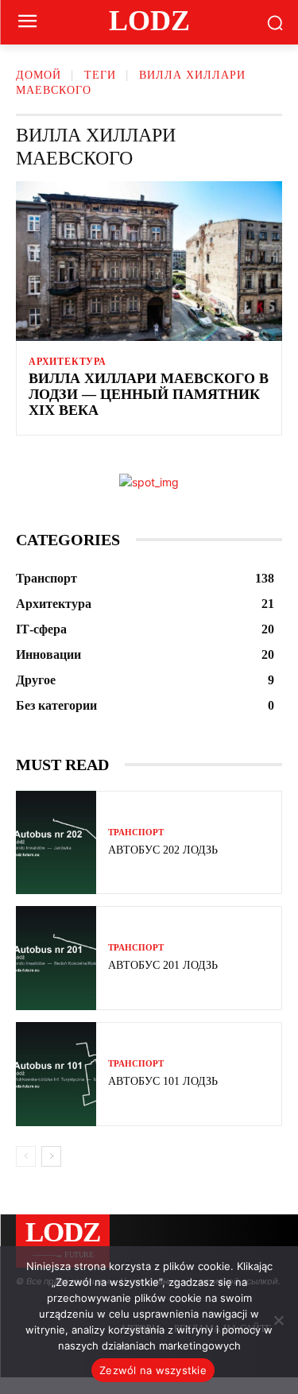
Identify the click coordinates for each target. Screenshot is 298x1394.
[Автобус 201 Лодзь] (56, 958)
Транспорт (136, 832)
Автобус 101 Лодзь (163, 1081)
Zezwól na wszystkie (153, 1370)
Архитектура (67, 361)
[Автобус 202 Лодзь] (56, 843)
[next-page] (51, 1156)
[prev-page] (26, 1156)
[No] (278, 1320)
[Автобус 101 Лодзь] (56, 1074)
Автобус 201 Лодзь (163, 965)
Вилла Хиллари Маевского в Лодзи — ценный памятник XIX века (149, 394)
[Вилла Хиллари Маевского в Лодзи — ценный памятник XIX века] (149, 261)
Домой (38, 75)
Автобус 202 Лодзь (163, 850)
